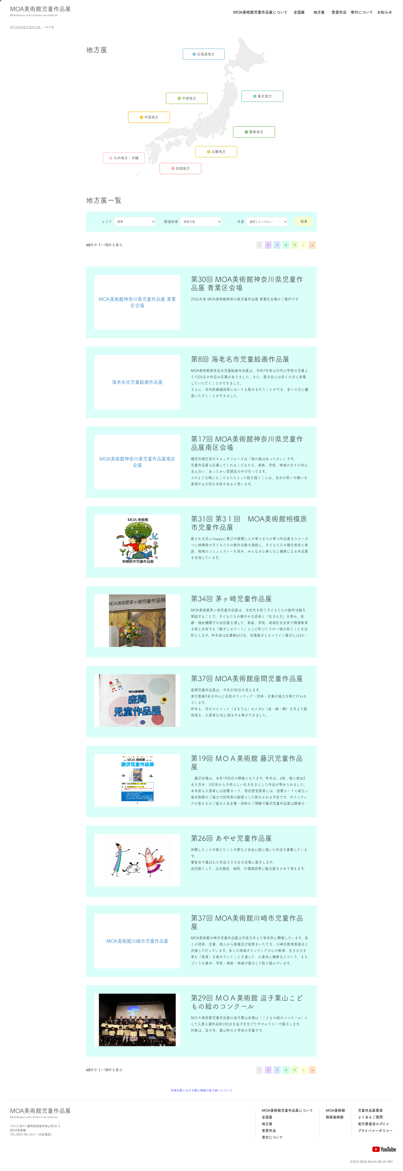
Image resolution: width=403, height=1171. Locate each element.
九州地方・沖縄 (126, 158)
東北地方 (265, 96)
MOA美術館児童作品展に (260, 12)
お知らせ (384, 12)
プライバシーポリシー (375, 1130)
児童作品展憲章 (370, 1110)
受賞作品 (339, 12)
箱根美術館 (335, 1117)
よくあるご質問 (370, 1117)
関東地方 (256, 132)
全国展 (299, 12)
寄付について (272, 1137)
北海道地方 (206, 54)
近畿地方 (218, 151)
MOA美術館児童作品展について (287, 1110)
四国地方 (183, 168)
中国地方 (151, 117)
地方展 (319, 12)
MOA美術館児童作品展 (40, 11)
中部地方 (189, 98)
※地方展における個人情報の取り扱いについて (201, 1090)
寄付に (362, 12)
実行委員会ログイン (373, 1124)
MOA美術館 (335, 1110)
